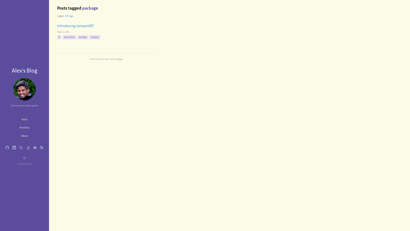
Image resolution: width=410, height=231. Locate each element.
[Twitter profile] (21, 147)
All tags (69, 16)
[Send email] (35, 147)
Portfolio (24, 127)
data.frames (69, 37)
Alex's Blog (24, 71)
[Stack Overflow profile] (27, 147)
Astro (120, 59)
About (24, 135)
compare (95, 37)
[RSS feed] (41, 147)
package (83, 37)
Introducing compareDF (75, 26)
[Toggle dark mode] (24, 158)
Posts (25, 119)
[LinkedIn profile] (14, 147)
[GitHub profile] (7, 147)
